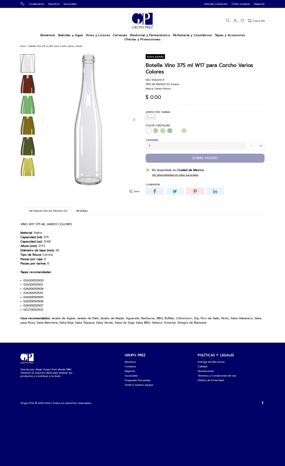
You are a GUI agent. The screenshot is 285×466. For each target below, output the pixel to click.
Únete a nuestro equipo (139, 385)
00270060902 (33, 310)
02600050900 (33, 280)
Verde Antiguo (169, 130)
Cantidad (152, 140)
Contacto (130, 366)
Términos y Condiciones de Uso (217, 375)
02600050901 (33, 285)
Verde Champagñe (176, 130)
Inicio (23, 46)
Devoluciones (206, 371)
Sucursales (70, 4)
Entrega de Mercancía (211, 362)
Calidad (202, 366)
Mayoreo (259, 4)
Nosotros (53, 4)
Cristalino (148, 130)
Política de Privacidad (211, 380)
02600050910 (33, 293)
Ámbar (155, 130)
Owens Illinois (162, 88)
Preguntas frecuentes (137, 380)
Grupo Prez (142, 20)
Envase (175, 84)
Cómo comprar (241, 4)
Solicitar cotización (215, 4)
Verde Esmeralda (162, 130)
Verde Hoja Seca (184, 130)
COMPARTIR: (153, 184)
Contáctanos (36, 4)
